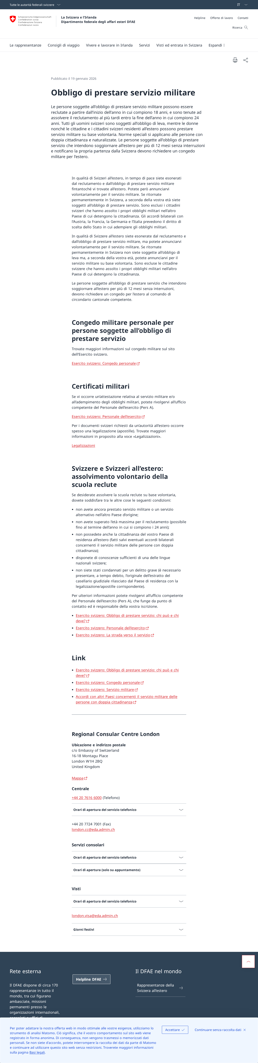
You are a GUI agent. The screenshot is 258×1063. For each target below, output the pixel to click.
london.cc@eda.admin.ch (93, 829)
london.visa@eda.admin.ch (95, 915)
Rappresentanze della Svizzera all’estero (155, 988)
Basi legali (37, 1052)
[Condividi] (245, 60)
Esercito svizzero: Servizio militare (105, 689)
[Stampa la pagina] (235, 60)
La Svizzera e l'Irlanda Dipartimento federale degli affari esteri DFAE (98, 19)
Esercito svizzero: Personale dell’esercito (106, 416)
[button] (25, 45)
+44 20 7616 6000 (87, 797)
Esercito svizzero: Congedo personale (104, 363)
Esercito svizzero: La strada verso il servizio (113, 634)
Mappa (77, 778)
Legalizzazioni (83, 445)
